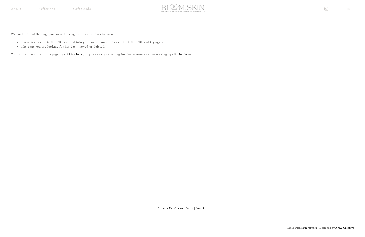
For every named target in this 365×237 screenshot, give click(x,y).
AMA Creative (344, 228)
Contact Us (165, 208)
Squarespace (309, 228)
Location (201, 208)
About (16, 8)
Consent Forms (183, 208)
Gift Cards (82, 8)
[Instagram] (326, 8)
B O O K (346, 9)
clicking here (73, 54)
